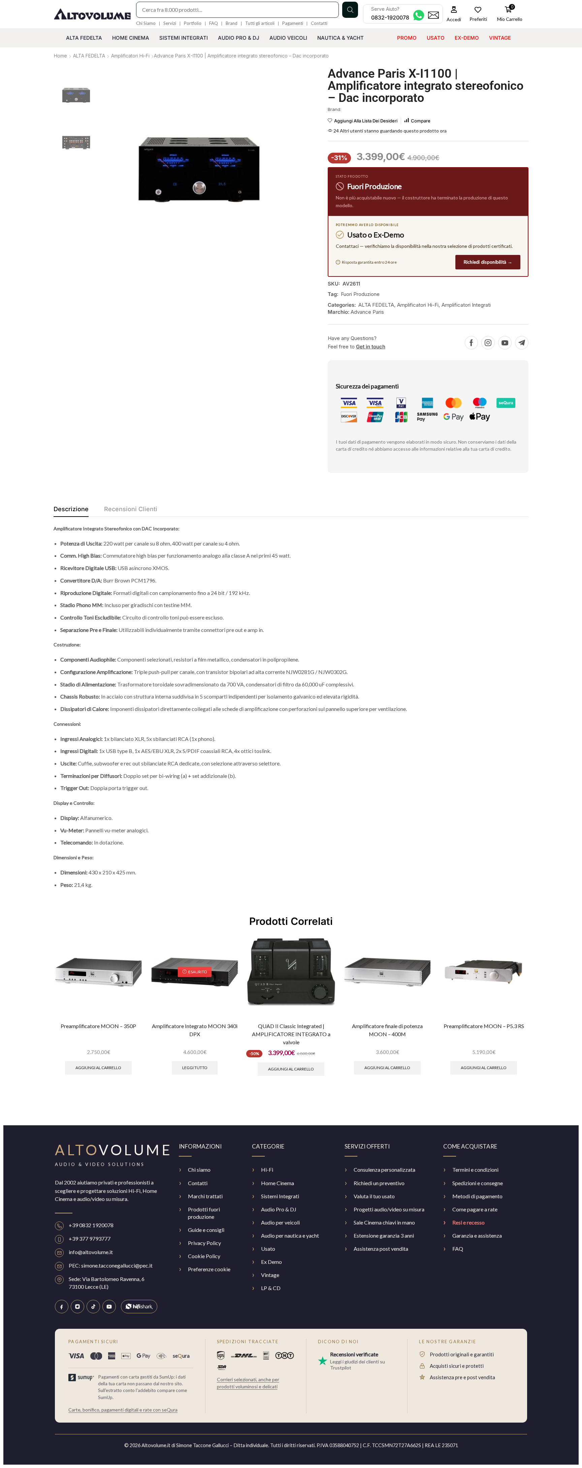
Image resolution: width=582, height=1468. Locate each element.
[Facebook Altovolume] (61, 1306)
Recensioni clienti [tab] (130, 509)
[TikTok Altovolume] (93, 1306)
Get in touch (370, 346)
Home (60, 56)
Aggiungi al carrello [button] (98, 1067)
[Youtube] (505, 342)
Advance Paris (367, 312)
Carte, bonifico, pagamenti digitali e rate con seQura (122, 1410)
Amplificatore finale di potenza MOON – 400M (387, 1030)
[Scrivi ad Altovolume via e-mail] (433, 15)
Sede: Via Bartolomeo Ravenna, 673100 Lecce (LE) (106, 1282)
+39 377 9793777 (89, 1238)
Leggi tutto (194, 1067)
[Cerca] (350, 10)
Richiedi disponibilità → (487, 262)
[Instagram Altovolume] (77, 1306)
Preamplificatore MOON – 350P (98, 1026)
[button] (454, 14)
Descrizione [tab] (71, 509)
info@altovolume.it (91, 1252)
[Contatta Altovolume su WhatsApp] (418, 15)
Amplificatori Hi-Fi (130, 56)
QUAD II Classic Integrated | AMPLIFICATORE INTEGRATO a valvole (291, 1034)
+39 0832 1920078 (91, 1225)
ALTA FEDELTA (89, 56)
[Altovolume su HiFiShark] (139, 1306)
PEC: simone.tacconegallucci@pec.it (111, 1265)
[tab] (71, 511)
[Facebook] (471, 342)
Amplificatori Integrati (466, 305)
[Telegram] (521, 342)
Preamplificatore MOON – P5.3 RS (484, 1026)
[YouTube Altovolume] (109, 1306)
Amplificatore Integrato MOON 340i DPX (194, 1030)
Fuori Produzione (360, 294)
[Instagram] (488, 342)
